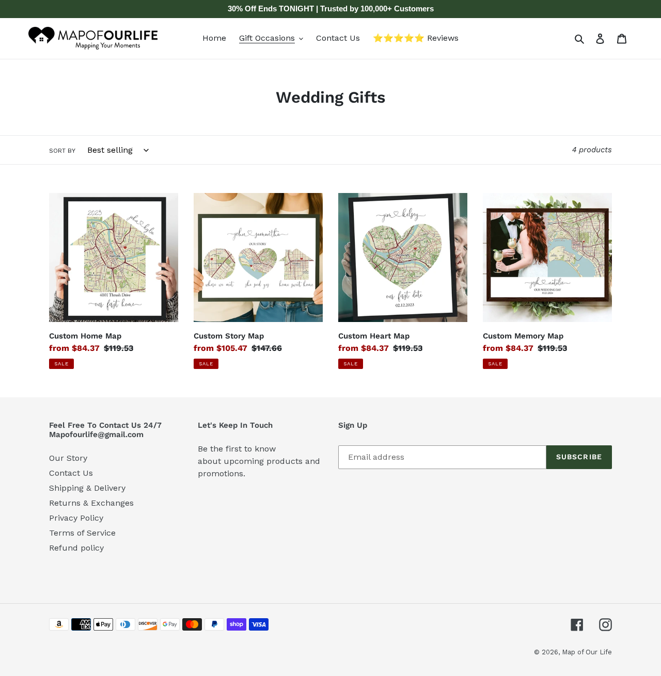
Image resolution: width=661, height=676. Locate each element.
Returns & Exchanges (91, 503)
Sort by (62, 150)
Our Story (68, 458)
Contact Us (71, 473)
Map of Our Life (587, 652)
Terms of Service (82, 533)
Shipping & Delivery (87, 488)
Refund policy (76, 548)
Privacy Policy (76, 518)
